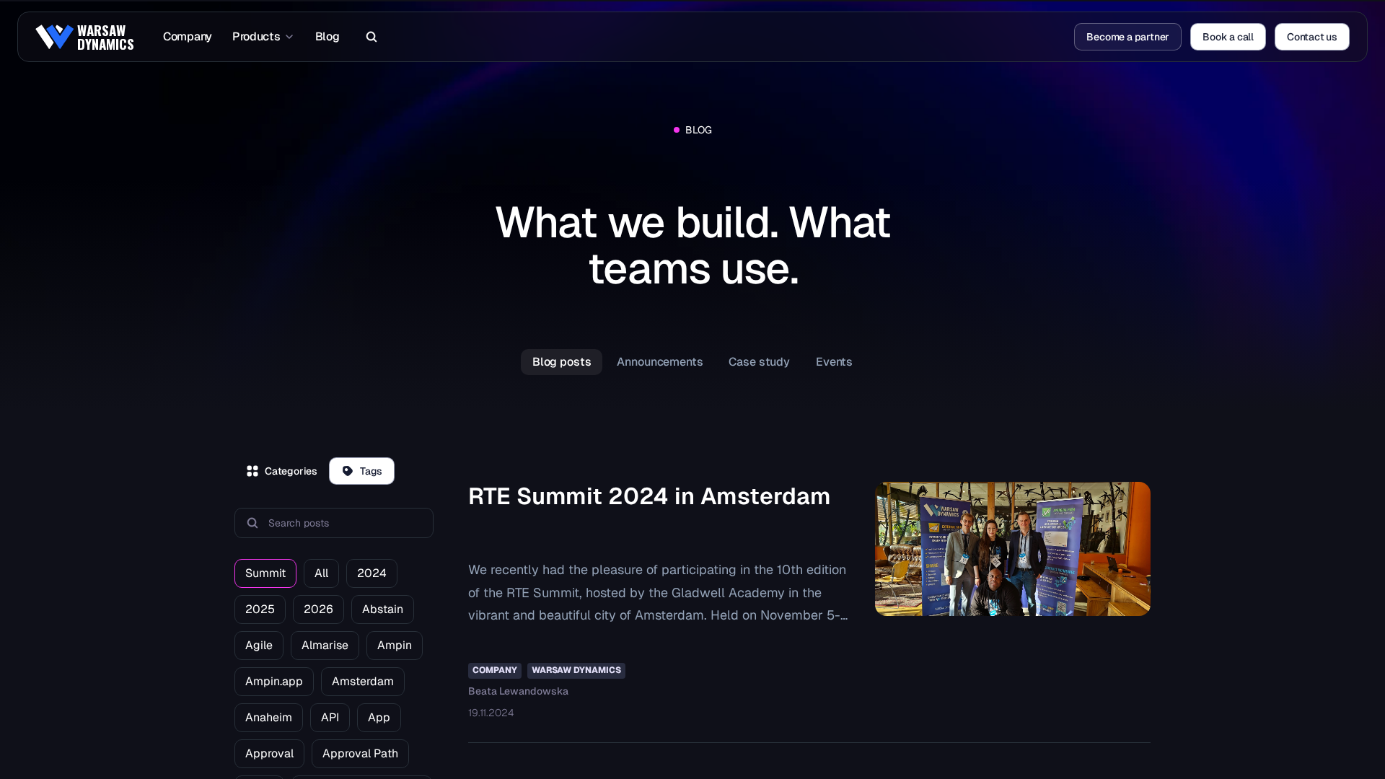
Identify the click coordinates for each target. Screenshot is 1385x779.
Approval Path (360, 753)
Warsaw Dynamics (576, 670)
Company (187, 36)
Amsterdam (363, 681)
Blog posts (562, 361)
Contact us (1312, 36)
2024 (372, 573)
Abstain (382, 609)
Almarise (325, 645)
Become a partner (1127, 36)
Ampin (394, 645)
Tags (371, 471)
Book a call (1228, 36)
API (330, 717)
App (379, 717)
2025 (260, 609)
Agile (259, 645)
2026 (318, 609)
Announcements (660, 361)
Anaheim (268, 717)
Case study (759, 361)
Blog (327, 36)
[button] (367, 36)
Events (834, 361)
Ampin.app (274, 681)
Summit (265, 573)
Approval (269, 753)
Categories (291, 471)
